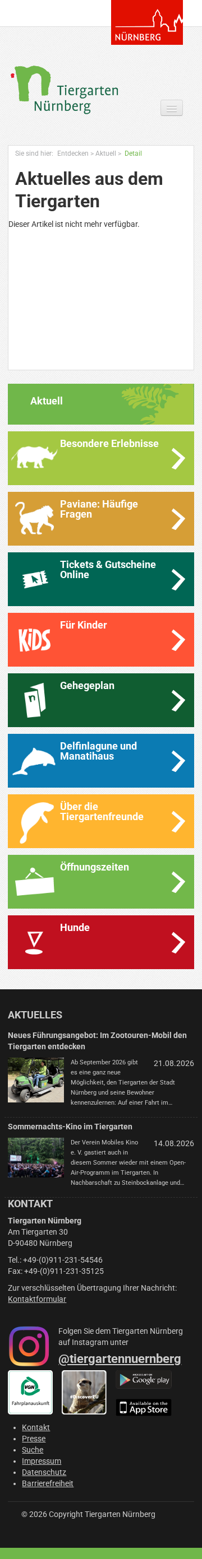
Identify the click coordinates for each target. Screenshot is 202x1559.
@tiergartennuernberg (119, 1359)
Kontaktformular (37, 1299)
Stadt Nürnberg (147, 22)
